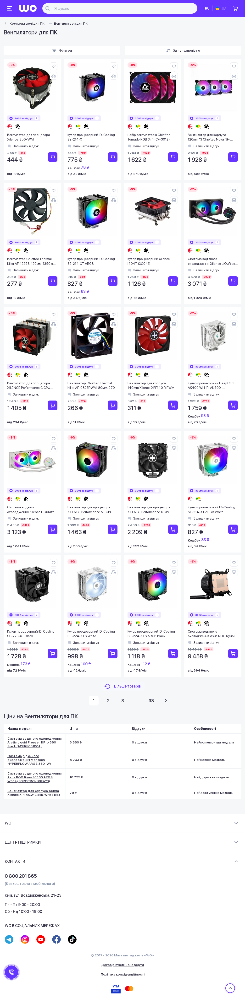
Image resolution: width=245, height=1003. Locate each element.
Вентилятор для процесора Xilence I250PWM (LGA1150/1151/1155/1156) (28, 137)
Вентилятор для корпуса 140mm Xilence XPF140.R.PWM (151, 385)
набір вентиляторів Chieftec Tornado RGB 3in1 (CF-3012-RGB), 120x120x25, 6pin (149, 137)
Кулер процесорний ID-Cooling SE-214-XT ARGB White (211, 509)
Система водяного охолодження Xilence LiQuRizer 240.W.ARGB (31, 510)
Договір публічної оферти (122, 965)
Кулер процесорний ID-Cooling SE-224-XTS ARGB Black (151, 633)
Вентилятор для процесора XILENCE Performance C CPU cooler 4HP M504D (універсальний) (28, 385)
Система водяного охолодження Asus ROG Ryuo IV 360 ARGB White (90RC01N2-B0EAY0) (34, 777)
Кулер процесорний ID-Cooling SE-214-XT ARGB (91, 261)
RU (207, 8)
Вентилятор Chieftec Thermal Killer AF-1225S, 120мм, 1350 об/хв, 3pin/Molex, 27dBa (31, 261)
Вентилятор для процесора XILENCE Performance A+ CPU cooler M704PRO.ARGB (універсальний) (89, 510)
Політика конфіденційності (123, 974)
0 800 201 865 (21, 876)
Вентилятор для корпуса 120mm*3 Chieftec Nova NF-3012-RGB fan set (209, 137)
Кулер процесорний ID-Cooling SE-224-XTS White (91, 633)
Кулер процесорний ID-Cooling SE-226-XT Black (31, 633)
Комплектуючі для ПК (27, 23)
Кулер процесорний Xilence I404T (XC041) (149, 261)
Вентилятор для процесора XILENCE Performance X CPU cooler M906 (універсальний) (150, 510)
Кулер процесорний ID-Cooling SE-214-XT (91, 137)
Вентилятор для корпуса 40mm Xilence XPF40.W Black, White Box (33, 793)
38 (151, 700)
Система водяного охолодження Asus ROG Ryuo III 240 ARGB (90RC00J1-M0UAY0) (213, 634)
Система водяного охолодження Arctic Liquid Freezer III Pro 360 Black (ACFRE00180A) (34, 742)
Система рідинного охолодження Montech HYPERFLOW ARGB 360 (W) (29, 759)
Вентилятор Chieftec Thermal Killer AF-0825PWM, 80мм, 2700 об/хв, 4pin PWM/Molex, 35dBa (92, 385)
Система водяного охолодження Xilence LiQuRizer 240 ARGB (212, 261)
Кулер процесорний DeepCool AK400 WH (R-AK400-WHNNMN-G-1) (211, 385)
